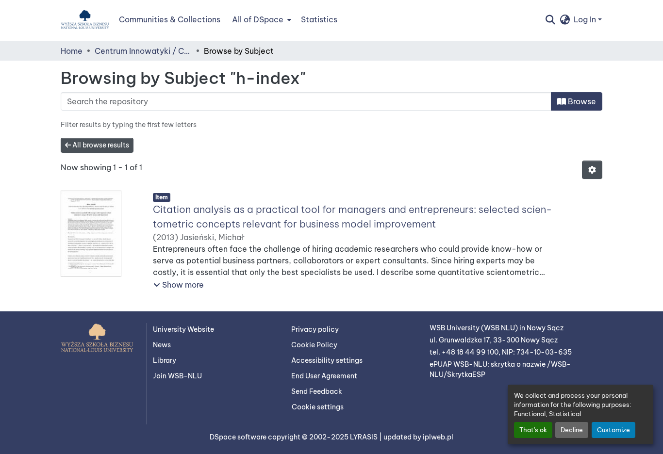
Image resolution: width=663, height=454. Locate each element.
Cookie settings (318, 407)
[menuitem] (260, 19)
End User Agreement (324, 376)
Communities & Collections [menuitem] (169, 19)
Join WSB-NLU (177, 376)
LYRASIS (364, 437)
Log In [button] (586, 19)
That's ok (533, 430)
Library (164, 360)
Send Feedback (316, 391)
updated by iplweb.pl (418, 437)
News (162, 344)
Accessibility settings (327, 360)
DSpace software (239, 437)
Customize (613, 430)
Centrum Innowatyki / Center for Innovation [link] (143, 51)
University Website (183, 329)
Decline (572, 430)
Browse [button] (581, 101)
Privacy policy (315, 329)
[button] (85, 19)
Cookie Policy (314, 344)
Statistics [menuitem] (319, 19)
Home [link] (72, 51)
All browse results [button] (100, 145)
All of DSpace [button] (257, 19)
